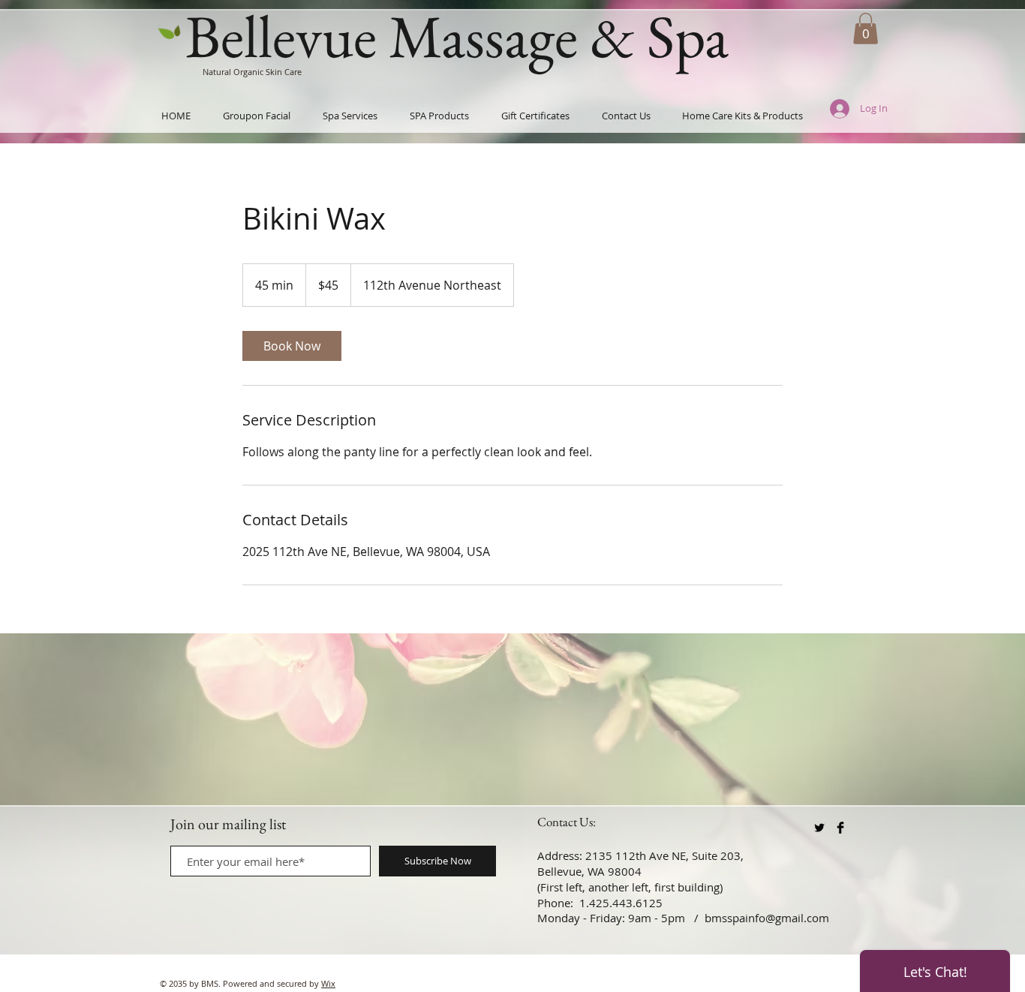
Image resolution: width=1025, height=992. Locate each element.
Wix (328, 983)
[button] (865, 28)
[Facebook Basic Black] (840, 828)
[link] (291, 346)
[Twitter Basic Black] (819, 828)
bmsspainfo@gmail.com (767, 917)
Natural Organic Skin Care (252, 71)
